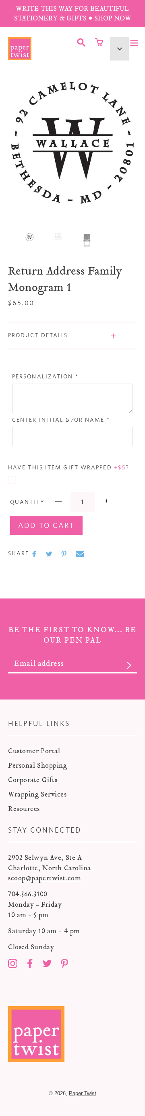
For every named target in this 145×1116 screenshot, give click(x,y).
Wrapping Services (37, 794)
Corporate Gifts (32, 780)
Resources (24, 809)
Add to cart (46, 526)
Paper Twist (82, 1093)
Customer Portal (34, 751)
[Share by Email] (80, 554)
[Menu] (134, 42)
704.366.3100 (28, 894)
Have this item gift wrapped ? (68, 468)
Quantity (27, 502)
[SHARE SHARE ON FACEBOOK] (35, 554)
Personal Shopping (37, 765)
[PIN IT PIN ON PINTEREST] (65, 554)
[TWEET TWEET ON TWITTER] (50, 554)
